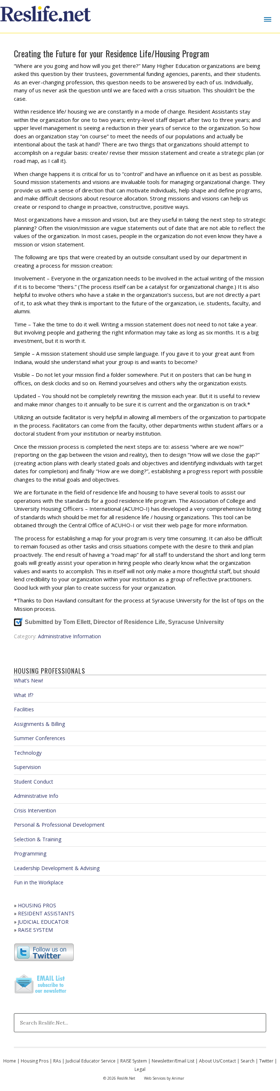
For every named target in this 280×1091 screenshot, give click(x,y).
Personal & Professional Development (59, 824)
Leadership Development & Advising (57, 868)
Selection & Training (37, 839)
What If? (23, 695)
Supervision (27, 766)
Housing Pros (34, 1061)
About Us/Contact (217, 1061)
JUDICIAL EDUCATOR (43, 921)
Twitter (266, 1061)
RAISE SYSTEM (35, 929)
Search (247, 1061)
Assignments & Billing (39, 723)
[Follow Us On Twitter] (44, 959)
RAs (57, 1061)
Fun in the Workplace (38, 882)
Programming (30, 853)
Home (9, 1061)
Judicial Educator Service (91, 1061)
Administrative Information (69, 636)
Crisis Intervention (35, 810)
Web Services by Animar (164, 1078)
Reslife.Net (46, 16)
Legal (140, 1069)
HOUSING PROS (37, 905)
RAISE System (133, 1061)
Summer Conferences (39, 738)
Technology (28, 752)
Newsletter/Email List (173, 1061)
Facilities (24, 709)
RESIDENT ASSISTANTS (46, 913)
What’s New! (28, 680)
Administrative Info (36, 795)
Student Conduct (33, 781)
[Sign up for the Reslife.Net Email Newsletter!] (41, 994)
